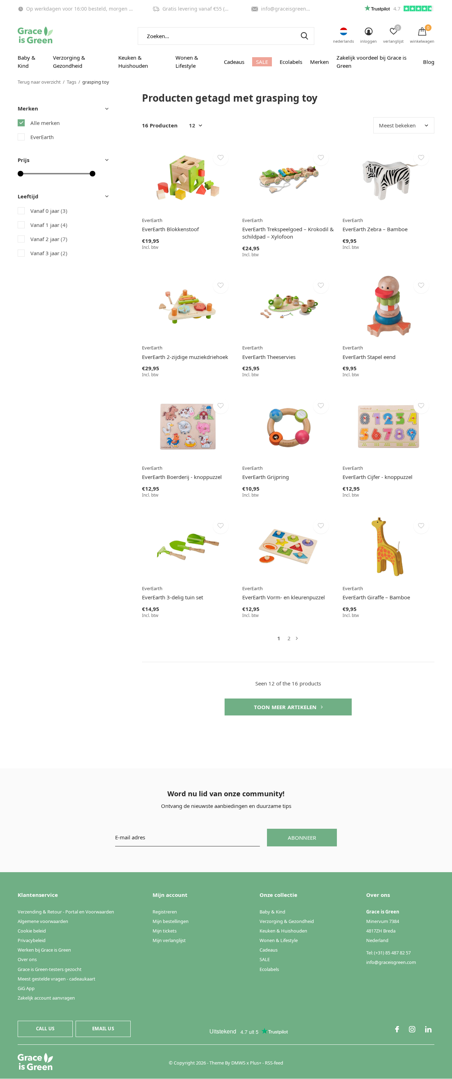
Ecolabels (291, 61)
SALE (262, 61)
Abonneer (302, 837)
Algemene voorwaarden (43, 921)
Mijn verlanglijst (169, 940)
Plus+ (255, 1063)
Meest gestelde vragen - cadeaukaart (56, 979)
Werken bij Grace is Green (44, 950)
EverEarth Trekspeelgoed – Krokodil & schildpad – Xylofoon (288, 233)
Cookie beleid (32, 931)
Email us (103, 1028)
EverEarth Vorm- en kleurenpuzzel (283, 597)
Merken (319, 61)
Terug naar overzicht (39, 82)
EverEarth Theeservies (269, 356)
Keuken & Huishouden (133, 61)
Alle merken (45, 122)
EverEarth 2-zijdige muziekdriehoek (185, 356)
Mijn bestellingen (171, 921)
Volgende (296, 638)
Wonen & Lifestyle (187, 61)
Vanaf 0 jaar (48, 210)
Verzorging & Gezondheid (69, 61)
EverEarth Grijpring (265, 476)
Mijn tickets (165, 931)
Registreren (165, 912)
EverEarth (42, 136)
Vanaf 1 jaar (48, 224)
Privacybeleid (32, 940)
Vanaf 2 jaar (48, 238)
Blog (428, 61)
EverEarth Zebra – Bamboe (375, 229)
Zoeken (304, 36)
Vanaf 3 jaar (48, 253)
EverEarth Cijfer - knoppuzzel (377, 476)
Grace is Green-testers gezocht (50, 969)
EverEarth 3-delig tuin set (172, 597)
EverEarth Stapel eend (369, 356)
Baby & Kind (26, 61)
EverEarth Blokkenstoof (170, 229)
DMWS (238, 1063)
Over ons (27, 959)
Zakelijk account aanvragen (46, 998)
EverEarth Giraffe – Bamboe (376, 597)
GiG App (26, 988)
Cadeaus (234, 61)
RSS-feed (274, 1063)
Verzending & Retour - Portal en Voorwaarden (66, 912)
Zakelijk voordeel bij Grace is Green (371, 61)
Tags (71, 82)
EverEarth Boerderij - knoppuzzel (182, 476)
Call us (45, 1028)
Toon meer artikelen (286, 707)
